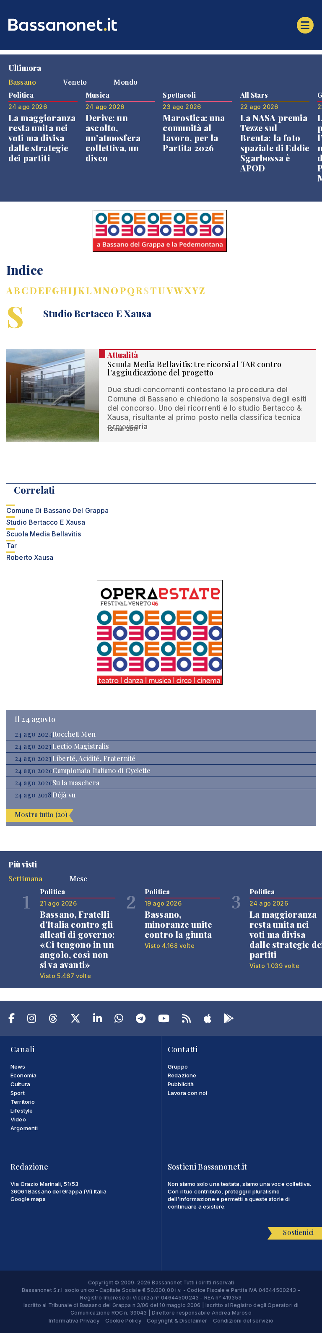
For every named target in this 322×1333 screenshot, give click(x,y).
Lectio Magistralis (80, 746)
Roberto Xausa (29, 557)
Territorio (22, 1101)
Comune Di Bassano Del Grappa (57, 510)
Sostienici (298, 1232)
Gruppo (178, 1066)
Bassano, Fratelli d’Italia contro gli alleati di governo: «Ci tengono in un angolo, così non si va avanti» (77, 939)
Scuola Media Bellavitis (43, 534)
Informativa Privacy (74, 1320)
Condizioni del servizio (243, 1320)
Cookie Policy (123, 1320)
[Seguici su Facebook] (11, 1020)
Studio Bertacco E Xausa (45, 522)
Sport (17, 1093)
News (18, 1066)
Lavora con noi (187, 1093)
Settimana (25, 878)
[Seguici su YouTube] (164, 1020)
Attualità (122, 355)
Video (18, 1119)
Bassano (22, 81)
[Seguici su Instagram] (31, 1020)
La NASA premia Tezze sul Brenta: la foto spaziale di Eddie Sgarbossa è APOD (274, 142)
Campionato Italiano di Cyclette (101, 770)
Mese (79, 878)
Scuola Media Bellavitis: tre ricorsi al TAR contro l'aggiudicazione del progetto (194, 368)
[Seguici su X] (75, 1020)
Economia (23, 1075)
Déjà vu (63, 795)
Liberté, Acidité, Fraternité (93, 758)
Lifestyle (21, 1110)
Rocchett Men (74, 734)
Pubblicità (181, 1084)
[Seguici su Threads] (53, 1020)
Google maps (28, 1199)
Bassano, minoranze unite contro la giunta (178, 924)
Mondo (126, 81)
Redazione (182, 1075)
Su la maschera (75, 783)
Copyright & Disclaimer (177, 1320)
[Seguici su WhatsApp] (118, 1020)
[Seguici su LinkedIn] (97, 1020)
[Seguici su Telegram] (141, 1020)
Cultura (20, 1084)
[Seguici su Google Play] (229, 1020)
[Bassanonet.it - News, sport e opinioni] (161, 24)
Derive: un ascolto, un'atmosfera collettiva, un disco (113, 137)
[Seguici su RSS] (186, 1020)
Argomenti (24, 1128)
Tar (11, 545)
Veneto (75, 81)
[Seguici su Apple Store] (208, 1020)
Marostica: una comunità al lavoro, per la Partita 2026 (194, 132)
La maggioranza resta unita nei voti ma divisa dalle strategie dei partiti (41, 137)
